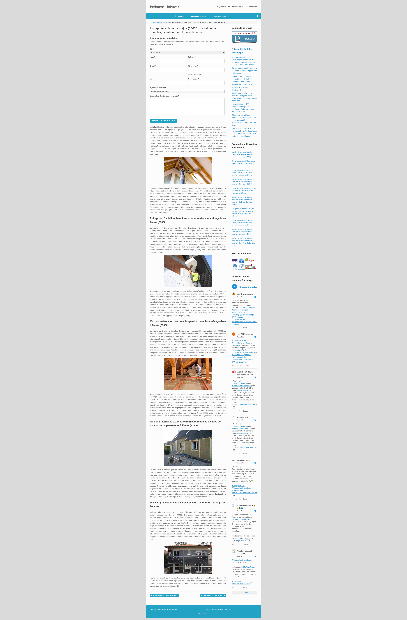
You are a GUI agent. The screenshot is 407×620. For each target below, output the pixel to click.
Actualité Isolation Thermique (242, 50)
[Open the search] (257, 16)
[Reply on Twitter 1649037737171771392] (233, 453)
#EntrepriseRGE (238, 485)
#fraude (237, 345)
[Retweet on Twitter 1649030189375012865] (237, 499)
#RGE (243, 350)
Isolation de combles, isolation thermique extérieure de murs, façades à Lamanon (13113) (242, 231)
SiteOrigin (202, 613)
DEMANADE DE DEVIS (198, 16)
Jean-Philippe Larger (245, 334)
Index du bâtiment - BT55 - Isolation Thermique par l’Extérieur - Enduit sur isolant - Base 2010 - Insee (243, 108)
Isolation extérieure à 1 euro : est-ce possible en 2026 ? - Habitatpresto (244, 87)
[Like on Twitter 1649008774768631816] (241, 587)
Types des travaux (158, 88)
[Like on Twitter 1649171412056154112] (241, 327)
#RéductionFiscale (244, 390)
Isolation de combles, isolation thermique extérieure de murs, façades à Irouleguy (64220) (242, 154)
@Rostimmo (248, 359)
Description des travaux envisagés (164, 96)
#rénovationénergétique (247, 307)
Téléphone (193, 66)
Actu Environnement (245, 294)
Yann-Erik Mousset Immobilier (244, 552)
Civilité (152, 49)
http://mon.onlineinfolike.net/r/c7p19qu (246, 447)
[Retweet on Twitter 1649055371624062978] (237, 410)
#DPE (243, 340)
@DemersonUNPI (239, 357)
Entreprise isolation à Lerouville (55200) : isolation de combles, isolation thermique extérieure (242, 172)
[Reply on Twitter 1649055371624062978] (233, 410)
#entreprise (236, 350)
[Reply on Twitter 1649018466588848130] (233, 544)
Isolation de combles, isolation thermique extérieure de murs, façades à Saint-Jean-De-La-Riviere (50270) (244, 241)
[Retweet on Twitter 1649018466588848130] (237, 544)
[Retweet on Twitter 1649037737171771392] (237, 453)
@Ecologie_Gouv (238, 314)
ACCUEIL (181, 16)
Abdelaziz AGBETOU (245, 417)
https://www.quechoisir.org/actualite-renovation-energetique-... (245, 353)
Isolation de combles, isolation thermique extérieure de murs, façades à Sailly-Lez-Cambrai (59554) (242, 200)
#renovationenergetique (241, 343)
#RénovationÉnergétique (241, 385)
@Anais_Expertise (239, 362)
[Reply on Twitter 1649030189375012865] (233, 499)
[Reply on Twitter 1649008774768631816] (233, 587)
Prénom (192, 57)
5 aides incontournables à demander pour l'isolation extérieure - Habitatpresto (241, 79)
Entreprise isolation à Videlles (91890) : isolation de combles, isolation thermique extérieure (242, 222)
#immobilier (236, 340)
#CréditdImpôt (239, 383)
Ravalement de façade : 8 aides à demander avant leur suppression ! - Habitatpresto (244, 70)
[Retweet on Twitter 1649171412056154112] (237, 327)
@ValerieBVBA (238, 359)
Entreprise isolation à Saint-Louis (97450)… (164, 595)
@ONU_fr (242, 541)
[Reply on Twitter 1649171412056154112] (233, 327)
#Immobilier (236, 581)
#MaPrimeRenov (238, 312)
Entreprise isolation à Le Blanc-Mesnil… (213, 595)
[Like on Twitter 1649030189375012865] (241, 499)
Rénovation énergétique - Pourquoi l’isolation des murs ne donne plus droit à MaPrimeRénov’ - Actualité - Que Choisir (244, 120)
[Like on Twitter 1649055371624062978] (241, 410)
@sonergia (250, 314)
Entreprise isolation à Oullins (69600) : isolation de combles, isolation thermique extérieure (244, 190)
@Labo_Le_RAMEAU (240, 519)
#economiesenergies (240, 310)
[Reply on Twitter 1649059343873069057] (233, 365)
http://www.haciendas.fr (240, 584)
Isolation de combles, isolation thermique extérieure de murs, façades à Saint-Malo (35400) (242, 181)
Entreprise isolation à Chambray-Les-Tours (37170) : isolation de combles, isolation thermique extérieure (243, 212)
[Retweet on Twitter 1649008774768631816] (237, 587)
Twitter (245, 328)
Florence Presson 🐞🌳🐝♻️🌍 (246, 506)
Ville (152, 79)
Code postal (193, 79)
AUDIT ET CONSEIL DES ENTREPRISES (245, 373)
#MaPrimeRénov (248, 567)
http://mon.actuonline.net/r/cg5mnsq (245, 492)
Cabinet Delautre (243, 460)
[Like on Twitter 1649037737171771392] (241, 453)
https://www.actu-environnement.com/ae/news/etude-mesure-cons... (245, 321)
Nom (152, 57)
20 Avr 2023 (240, 296)
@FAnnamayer (237, 317)
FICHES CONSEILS (220, 16)
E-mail (153, 66)
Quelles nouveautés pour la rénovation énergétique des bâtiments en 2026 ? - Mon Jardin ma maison (244, 97)
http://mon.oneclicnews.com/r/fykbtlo (245, 404)
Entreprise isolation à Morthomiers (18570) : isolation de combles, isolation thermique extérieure (243, 163)
